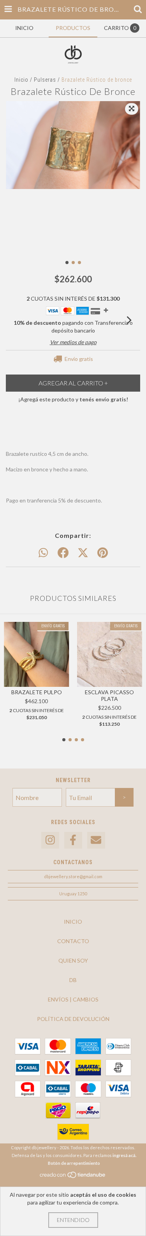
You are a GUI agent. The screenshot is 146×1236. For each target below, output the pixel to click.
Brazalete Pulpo (36, 692)
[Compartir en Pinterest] (102, 553)
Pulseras (45, 80)
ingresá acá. (124, 1155)
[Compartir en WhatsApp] (43, 553)
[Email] (96, 840)
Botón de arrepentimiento (74, 1163)
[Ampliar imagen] (131, 109)
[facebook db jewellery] (73, 840)
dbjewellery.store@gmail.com (73, 876)
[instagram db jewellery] (50, 840)
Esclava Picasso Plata (109, 695)
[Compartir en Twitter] (82, 553)
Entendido (73, 1220)
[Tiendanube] (73, 1176)
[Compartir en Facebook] (63, 553)
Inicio (21, 80)
